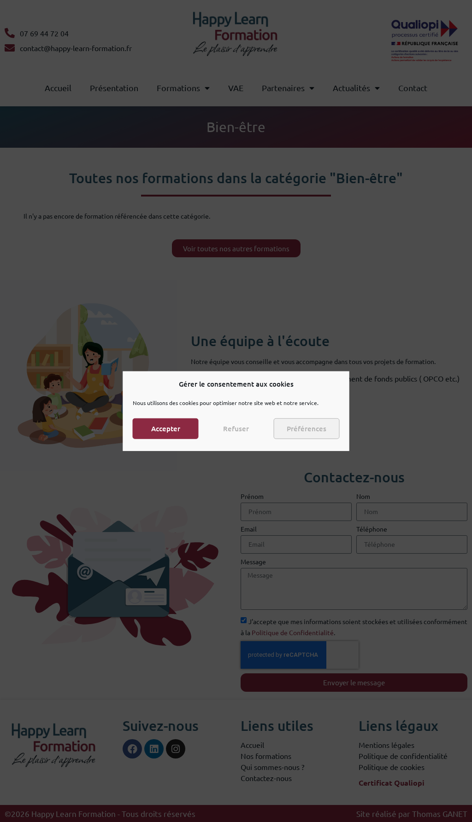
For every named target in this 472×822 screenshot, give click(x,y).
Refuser (236, 428)
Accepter (165, 428)
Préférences (306, 428)
